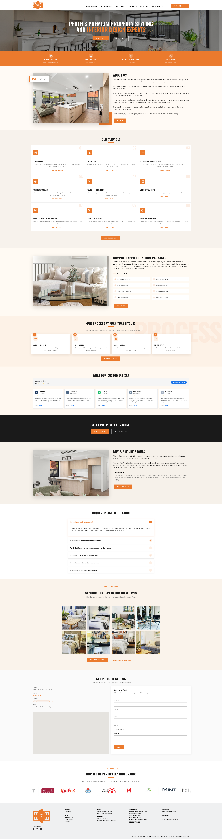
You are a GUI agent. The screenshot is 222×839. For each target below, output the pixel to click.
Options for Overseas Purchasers (106, 820)
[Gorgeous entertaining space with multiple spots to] (74, 618)
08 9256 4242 (165, 815)
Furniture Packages (102, 818)
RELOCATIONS (134, 822)
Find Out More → (57, 170)
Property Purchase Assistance (138, 819)
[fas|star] (34, 828)
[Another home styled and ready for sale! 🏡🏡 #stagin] (123, 618)
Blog (66, 815)
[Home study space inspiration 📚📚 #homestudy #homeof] (98, 642)
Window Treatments (135, 815)
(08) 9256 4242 (38, 695)
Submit (119, 747)
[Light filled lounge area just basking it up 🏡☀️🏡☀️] (148, 642)
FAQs (66, 813)
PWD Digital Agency (183, 836)
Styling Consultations (135, 813)
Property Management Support (138, 812)
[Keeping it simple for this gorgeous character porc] (148, 618)
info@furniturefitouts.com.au (170, 819)
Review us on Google (179, 382)
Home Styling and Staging (104, 812)
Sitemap (67, 821)
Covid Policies (69, 819)
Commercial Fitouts (135, 817)
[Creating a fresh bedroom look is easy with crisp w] (98, 618)
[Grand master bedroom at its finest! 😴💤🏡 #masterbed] (74, 642)
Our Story (68, 812)
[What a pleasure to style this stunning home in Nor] (123, 642)
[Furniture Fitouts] (38, 5)
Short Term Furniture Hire (104, 813)
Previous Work (69, 817)
